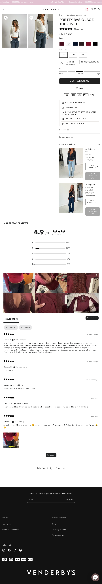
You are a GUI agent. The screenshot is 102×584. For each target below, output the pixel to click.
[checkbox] (25, 327)
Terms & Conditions (10, 530)
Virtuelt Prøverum (70, 63)
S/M (73, 55)
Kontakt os (6, 524)
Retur (54, 524)
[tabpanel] (51, 392)
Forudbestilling (58, 535)
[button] (3, 9)
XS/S (63, 55)
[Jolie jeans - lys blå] (71, 163)
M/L (83, 55)
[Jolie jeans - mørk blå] (71, 198)
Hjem (61, 15)
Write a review (92, 318)
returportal (70, 114)
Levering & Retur (59, 530)
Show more (51, 455)
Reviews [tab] (11, 319)
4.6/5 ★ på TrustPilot (51, 2)
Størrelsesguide (91, 62)
